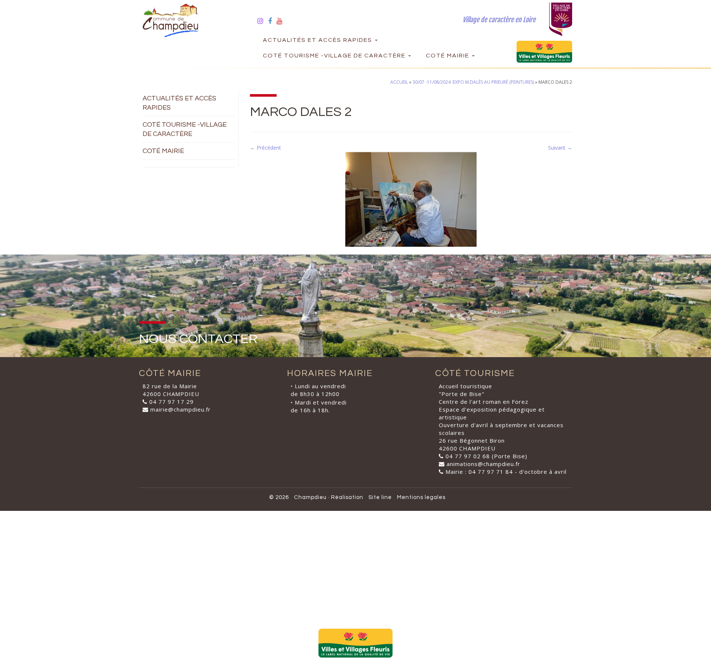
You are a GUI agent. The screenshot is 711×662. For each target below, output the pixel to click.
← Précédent (265, 147)
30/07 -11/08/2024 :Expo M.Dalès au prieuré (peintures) (473, 82)
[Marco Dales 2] (411, 198)
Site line (380, 497)
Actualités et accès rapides (318, 40)
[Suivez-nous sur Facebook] (272, 20)
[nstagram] (262, 20)
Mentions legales (421, 497)
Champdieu (310, 497)
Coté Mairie (448, 56)
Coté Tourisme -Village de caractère (335, 56)
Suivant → (560, 147)
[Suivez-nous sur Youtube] (282, 20)
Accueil (399, 82)
